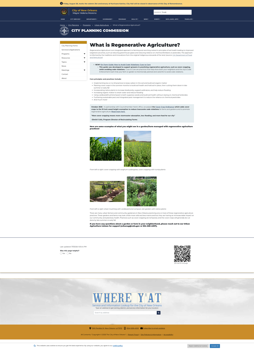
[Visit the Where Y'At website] (127, 299)
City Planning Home (70, 46)
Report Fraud (133, 335)
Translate (188, 19)
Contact (65, 74)
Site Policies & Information (151, 335)
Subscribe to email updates (154, 328)
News (146, 19)
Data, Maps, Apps (172, 19)
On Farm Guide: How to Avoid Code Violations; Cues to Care (126, 65)
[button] (84, 54)
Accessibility (168, 335)
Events (156, 19)
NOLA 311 (134, 19)
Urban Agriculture (102, 25)
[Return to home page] (79, 12)
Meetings (65, 70)
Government (107, 19)
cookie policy (118, 346)
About (64, 78)
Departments (91, 19)
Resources (66, 58)
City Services (75, 19)
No (70, 253)
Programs (122, 19)
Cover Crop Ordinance (165, 107)
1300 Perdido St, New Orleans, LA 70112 (107, 328)
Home (63, 19)
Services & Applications (71, 50)
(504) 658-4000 (133, 328)
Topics (64, 62)
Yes (63, 253)
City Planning (73, 25)
